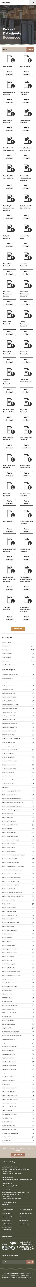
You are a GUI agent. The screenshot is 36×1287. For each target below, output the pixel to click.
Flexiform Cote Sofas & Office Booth (18, 840)
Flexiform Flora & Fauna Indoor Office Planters (18, 866)
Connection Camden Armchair (18, 731)
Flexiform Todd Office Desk (18, 956)
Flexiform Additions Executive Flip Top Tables (18, 802)
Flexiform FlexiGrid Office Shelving (18, 862)
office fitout (7, 1224)
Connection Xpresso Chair (18, 780)
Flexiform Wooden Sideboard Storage (18, 971)
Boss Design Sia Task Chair (18, 719)
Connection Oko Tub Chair (18, 757)
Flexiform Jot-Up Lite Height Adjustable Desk (18, 896)
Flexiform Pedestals (18, 941)
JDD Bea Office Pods (18, 990)
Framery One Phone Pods (18, 983)
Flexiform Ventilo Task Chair (18, 968)
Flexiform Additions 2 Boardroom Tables (18, 798)
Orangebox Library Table (18, 1050)
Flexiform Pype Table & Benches (18, 949)
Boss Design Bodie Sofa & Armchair (18, 682)
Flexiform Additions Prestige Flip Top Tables (18, 810)
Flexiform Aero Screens (18, 813)
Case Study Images (18, 650)
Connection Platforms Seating (18, 768)
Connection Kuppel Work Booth (18, 749)
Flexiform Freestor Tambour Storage (18, 881)
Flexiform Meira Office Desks (18, 911)
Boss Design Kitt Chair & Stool (18, 701)
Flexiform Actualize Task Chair (18, 795)
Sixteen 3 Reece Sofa (18, 1110)
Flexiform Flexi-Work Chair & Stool (18, 859)
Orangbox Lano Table (18, 1028)
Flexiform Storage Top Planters (18, 952)
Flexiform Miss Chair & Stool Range (18, 922)
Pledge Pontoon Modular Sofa (18, 1077)
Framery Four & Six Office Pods (18, 979)
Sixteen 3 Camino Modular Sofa (18, 1095)
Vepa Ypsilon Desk (18, 1140)
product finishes (8, 1217)
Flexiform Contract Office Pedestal (18, 836)
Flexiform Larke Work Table (18, 900)
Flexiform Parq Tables (18, 937)
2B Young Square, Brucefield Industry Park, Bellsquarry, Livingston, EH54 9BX (15, 1193)
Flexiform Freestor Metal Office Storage (18, 877)
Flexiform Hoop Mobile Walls (18, 889)
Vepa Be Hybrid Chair (18, 1122)
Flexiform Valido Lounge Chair (18, 964)
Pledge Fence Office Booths (18, 1058)
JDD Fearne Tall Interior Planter (18, 1013)
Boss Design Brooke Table (18, 686)
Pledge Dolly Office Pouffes (18, 1054)
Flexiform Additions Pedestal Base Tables (18, 806)
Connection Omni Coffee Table (18, 761)
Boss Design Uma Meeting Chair (18, 727)
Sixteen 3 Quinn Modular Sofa (18, 1107)
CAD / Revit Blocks (18, 646)
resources (23, 1217)
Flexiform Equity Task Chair (18, 847)
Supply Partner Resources (18, 665)
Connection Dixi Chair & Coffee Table (18, 738)
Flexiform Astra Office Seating (18, 821)
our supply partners (26, 1210)
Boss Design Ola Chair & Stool (18, 712)
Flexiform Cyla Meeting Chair (18, 843)
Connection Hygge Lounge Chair (18, 746)
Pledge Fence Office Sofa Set (18, 1062)
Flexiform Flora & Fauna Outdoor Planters (18, 870)
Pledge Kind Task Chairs (18, 1073)
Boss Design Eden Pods (18, 689)
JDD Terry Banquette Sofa (18, 1020)
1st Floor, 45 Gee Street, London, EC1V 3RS (15, 1169)
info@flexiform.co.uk (9, 1202)
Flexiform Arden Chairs (18, 817)
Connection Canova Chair (18, 734)
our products (7, 1213)
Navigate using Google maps (12, 1173)
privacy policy (24, 1220)
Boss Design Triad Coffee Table (18, 723)
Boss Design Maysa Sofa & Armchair (18, 704)
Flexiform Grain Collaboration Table (18, 885)
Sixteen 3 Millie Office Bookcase (18, 1099)
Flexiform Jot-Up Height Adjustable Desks (18, 892)
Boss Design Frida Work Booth (18, 697)
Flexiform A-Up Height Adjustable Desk (18, 791)
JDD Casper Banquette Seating (18, 1005)
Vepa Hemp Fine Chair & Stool (18, 1129)
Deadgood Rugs (18, 787)
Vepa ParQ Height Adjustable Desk (18, 1133)
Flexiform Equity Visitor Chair (18, 851)
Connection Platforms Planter (18, 765)
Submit (30, 49)
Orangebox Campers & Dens (18, 1039)
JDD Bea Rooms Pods (18, 994)
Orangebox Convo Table (18, 1043)
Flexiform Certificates (18, 828)
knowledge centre (26, 1213)
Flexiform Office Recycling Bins (18, 930)
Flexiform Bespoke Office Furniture (18, 825)
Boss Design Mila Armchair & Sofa (18, 708)
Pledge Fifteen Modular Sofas (18, 1065)
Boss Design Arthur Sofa (18, 678)
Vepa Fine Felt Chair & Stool (18, 1125)
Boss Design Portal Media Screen (18, 716)
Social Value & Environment (7, 1228)
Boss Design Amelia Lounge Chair (18, 674)
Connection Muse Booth (18, 753)
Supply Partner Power (18, 1118)
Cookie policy (24, 1224)
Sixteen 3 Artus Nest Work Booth (18, 1088)
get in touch (18, 1154)
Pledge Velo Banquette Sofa (18, 1080)
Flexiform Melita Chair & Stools (18, 915)
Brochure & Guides (18, 642)
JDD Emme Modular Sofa (18, 1009)
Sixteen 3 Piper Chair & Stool (18, 1103)
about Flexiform (8, 1210)
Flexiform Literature (18, 904)
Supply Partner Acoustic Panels (18, 1114)
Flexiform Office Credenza (18, 926)
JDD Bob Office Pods (18, 998)
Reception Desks (18, 1084)
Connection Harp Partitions (18, 742)
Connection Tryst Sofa (18, 776)
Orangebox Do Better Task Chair (18, 1046)
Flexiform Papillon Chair (18, 934)
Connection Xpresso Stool (18, 783)
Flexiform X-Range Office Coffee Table (18, 975)
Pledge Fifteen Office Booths (18, 1069)
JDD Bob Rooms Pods (18, 1001)
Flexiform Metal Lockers (18, 919)
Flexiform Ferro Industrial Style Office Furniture (18, 855)
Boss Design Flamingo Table (18, 693)
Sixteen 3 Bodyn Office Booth (18, 1092)
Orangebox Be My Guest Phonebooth (18, 1031)
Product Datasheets (18, 657)
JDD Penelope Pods (18, 1016)
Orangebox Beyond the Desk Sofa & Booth (18, 1035)
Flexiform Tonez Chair (18, 960)
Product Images (18, 661)
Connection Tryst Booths (18, 772)
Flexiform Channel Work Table (18, 832)
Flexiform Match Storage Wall (18, 907)
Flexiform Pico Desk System (18, 945)
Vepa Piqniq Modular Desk (18, 1137)
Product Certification (18, 653)
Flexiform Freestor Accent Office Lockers (18, 874)
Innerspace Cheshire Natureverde (18, 986)
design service (7, 1220)
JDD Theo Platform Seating (18, 1024)
